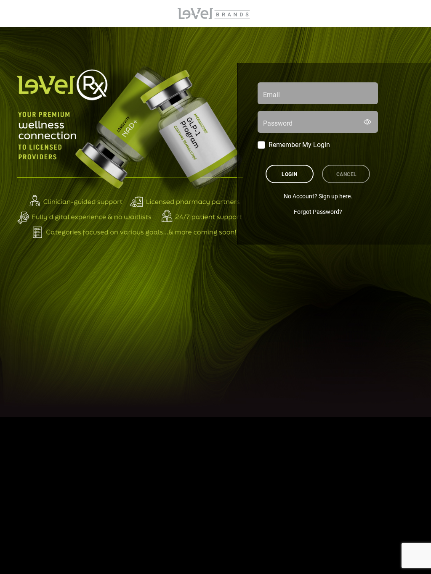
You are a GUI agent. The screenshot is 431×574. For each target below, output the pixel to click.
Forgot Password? (318, 212)
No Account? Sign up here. (318, 196)
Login (289, 174)
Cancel (346, 174)
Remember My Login (299, 144)
